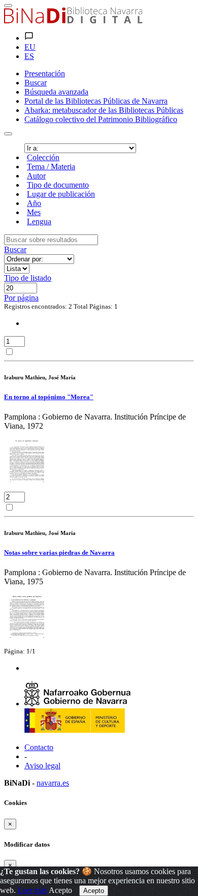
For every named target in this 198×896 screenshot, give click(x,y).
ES (29, 56)
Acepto (60, 890)
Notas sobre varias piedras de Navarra (59, 552)
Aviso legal (42, 765)
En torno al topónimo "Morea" (48, 397)
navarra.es (53, 783)
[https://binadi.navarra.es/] (73, 20)
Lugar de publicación (61, 194)
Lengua (39, 221)
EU (30, 47)
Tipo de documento (58, 185)
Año (34, 203)
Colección (43, 157)
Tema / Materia (51, 166)
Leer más (32, 890)
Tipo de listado (27, 278)
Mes (34, 212)
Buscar (15, 249)
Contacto (38, 747)
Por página (21, 297)
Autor (36, 175)
